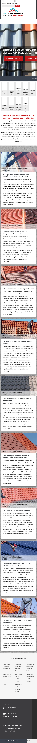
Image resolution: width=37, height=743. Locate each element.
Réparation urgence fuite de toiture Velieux (30, 678)
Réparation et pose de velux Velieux (7, 677)
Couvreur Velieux (5, 686)
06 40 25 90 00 (20, 1)
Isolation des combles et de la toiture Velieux (6, 668)
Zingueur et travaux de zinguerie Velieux (18, 668)
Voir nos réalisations (13, 58)
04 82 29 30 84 (8, 1)
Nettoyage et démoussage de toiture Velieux (30, 668)
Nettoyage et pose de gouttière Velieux (18, 678)
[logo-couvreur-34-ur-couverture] (13, 12)
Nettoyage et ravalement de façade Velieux (18, 688)
